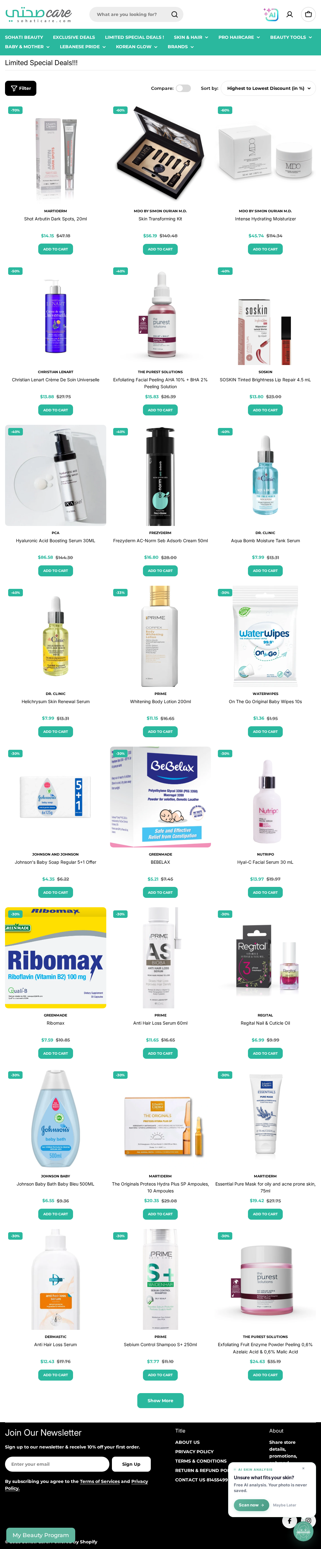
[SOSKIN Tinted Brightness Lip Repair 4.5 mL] (265, 314)
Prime (160, 694)
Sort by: (209, 88)
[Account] (289, 14)
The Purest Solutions (160, 372)
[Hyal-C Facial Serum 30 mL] (265, 797)
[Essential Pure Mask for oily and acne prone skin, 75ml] (265, 1118)
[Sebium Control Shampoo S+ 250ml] (160, 1279)
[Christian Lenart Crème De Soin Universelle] (55, 314)
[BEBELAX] (160, 797)
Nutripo (265, 854)
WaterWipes (265, 694)
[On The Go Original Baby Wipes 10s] (265, 636)
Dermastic (55, 1337)
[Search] (174, 14)
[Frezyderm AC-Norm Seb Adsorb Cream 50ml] (160, 475)
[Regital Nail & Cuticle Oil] (265, 957)
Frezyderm (160, 533)
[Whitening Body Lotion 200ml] (160, 636)
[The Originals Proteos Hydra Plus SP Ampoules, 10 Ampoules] (160, 1118)
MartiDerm (55, 211)
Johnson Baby (55, 1176)
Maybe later (284, 1505)
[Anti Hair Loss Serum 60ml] (160, 957)
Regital (265, 1015)
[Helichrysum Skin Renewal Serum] (55, 636)
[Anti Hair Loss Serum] (55, 1279)
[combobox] (136, 14)
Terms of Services (100, 1481)
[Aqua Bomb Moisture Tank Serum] (265, 475)
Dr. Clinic (265, 533)
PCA (55, 533)
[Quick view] (97, 117)
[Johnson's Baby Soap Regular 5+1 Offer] (55, 797)
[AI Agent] (270, 14)
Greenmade (160, 854)
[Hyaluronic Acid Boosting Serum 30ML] (55, 475)
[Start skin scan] (303, 1530)
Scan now (249, 1505)
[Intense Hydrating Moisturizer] (265, 153)
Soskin (265, 372)
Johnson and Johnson (55, 854)
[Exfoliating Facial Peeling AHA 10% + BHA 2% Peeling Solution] (160, 314)
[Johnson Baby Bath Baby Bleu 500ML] (55, 1118)
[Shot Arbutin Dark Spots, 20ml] (55, 153)
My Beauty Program (41, 1535)
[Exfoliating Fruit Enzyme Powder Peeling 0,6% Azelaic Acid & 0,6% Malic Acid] (265, 1279)
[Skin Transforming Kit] (160, 153)
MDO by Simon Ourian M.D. (160, 211)
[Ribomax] (55, 957)
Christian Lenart (55, 372)
